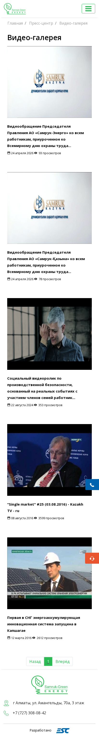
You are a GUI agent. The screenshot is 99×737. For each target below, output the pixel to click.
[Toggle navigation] (88, 8)
